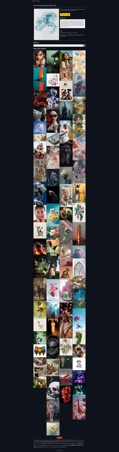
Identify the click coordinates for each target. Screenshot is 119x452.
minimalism (58, 443)
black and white (49, 440)
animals (44, 440)
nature (66, 443)
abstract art (64, 32)
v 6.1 (72, 32)
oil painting (71, 443)
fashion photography (69, 441)
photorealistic (38, 445)
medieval (54, 443)
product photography (56, 445)
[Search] (84, 45)
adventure (40, 440)
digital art (45, 441)
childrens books (67, 440)
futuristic (75, 441)
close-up (76, 440)
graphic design (79, 441)
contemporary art (68, 32)
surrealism (65, 445)
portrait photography (49, 445)
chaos (53, 440)
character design (59, 440)
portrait (43, 445)
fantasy (54, 441)
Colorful (80, 440)
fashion (64, 441)
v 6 (72, 445)
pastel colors (75, 443)
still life (60, 445)
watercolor (75, 32)
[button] (59, 438)
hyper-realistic (40, 443)
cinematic (72, 440)
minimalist (63, 443)
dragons (50, 441)
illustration (47, 443)
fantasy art (60, 441)
